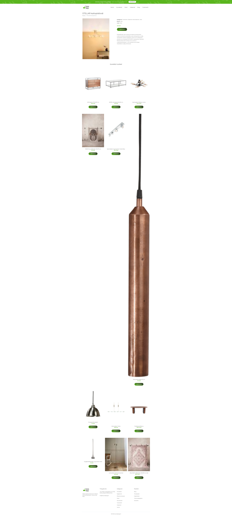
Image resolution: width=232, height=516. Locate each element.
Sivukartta (136, 500)
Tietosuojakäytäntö (138, 498)
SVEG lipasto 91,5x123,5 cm (93, 102)
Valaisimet (132, 7)
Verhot (112, 7)
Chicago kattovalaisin (93, 422)
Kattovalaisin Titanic (116, 426)
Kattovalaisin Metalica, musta (138, 102)
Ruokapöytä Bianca (139, 426)
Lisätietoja (122, 29)
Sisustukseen (119, 500)
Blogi (138, 7)
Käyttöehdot (136, 496)
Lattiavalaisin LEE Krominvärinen (116, 473)
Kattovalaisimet (136, 19)
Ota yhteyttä (136, 493)
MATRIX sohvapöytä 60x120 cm (116, 102)
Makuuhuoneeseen (121, 496)
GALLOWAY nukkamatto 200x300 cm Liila (139, 473)
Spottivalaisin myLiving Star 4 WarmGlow (116, 149)
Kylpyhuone (119, 493)
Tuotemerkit (145, 7)
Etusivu (83, 15)
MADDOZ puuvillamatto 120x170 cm (93, 149)
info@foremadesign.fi (104, 495)
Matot (126, 7)
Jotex (141, 19)
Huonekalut (119, 7)
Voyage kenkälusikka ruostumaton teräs (93, 461)
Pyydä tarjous (132, 1)
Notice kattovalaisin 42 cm (139, 379)
